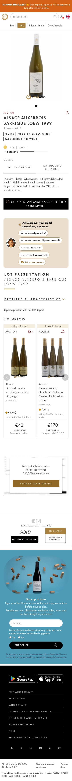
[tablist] (36, 167)
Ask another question (34, 262)
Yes (14, 637)
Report (40, 310)
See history (55, 531)
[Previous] (6, 377)
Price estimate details (36, 483)
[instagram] (31, 748)
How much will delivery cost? (34, 254)
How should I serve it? (31, 247)
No (22, 637)
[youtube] (40, 748)
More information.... (12, 189)
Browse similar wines (24, 539)
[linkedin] (50, 748)
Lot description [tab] (19, 167)
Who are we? (17, 705)
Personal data (64, 765)
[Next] (65, 377)
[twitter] (21, 748)
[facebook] (12, 748)
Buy (12, 25)
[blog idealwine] (59, 748)
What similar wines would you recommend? (40, 240)
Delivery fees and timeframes (28, 718)
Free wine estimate (21, 692)
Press (12, 730)
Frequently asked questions (28, 737)
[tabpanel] (36, 184)
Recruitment (17, 698)
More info (8, 159)
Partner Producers (21, 724)
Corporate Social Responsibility (30, 711)
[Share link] (67, 112)
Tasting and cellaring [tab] (52, 167)
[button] (34, 67)
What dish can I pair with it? (33, 233)
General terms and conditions (45, 765)
